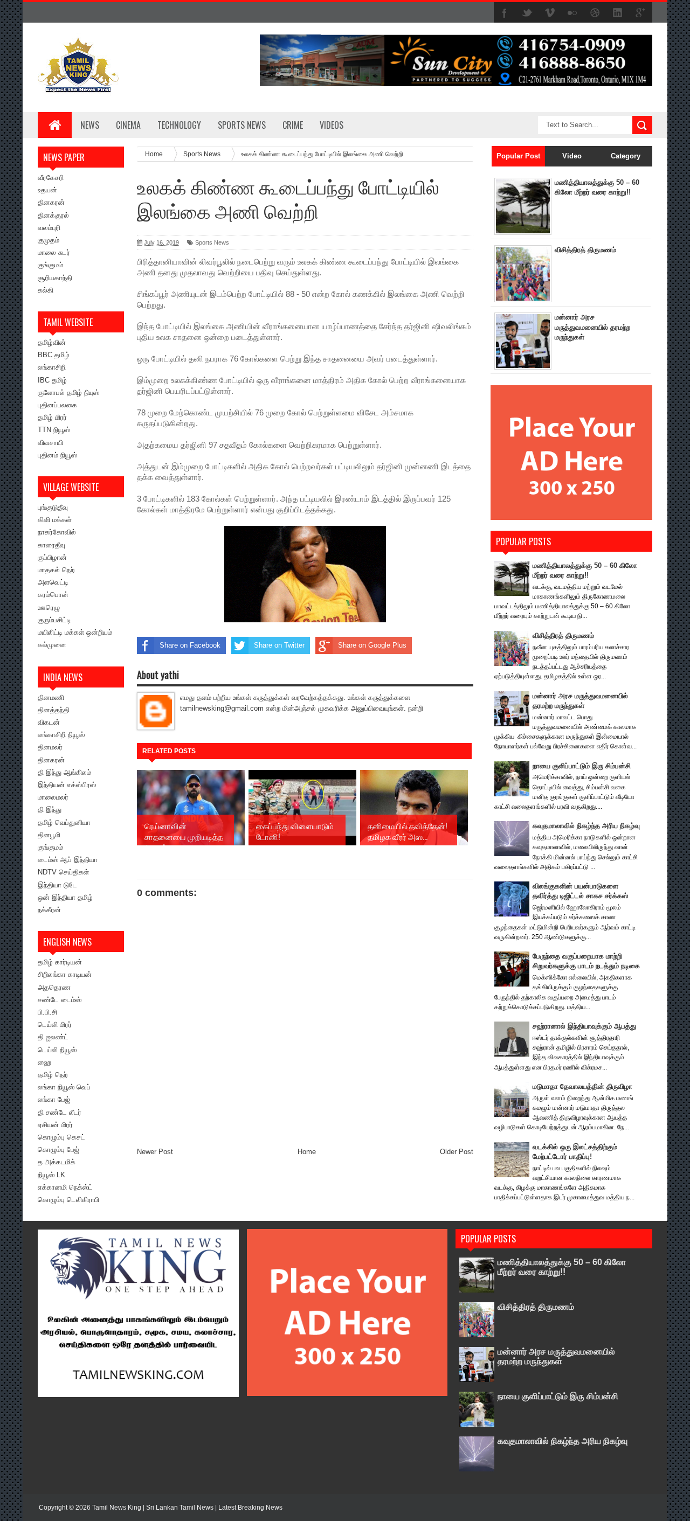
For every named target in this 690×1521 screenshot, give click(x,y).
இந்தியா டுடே (57, 885)
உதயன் (47, 190)
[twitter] (527, 13)
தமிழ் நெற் (52, 1075)
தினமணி (51, 697)
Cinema (128, 125)
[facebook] (504, 13)
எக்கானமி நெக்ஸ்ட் (65, 1187)
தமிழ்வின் (52, 342)
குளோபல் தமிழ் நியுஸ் (68, 392)
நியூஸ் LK (51, 1175)
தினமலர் (50, 747)
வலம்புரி (49, 228)
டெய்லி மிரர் (55, 1024)
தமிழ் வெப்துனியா (64, 822)
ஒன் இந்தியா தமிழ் (65, 897)
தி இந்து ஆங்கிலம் (64, 772)
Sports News (212, 242)
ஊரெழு (49, 607)
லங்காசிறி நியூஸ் (61, 735)
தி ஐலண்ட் (53, 1037)
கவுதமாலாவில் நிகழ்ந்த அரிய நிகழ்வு (586, 826)
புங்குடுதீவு (53, 507)
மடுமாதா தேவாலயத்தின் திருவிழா (582, 1086)
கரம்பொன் (53, 595)
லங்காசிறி (52, 367)
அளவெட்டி (53, 582)
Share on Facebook (190, 645)
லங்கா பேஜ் (54, 1099)
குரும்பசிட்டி (54, 620)
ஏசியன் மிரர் (55, 1125)
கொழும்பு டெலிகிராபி (68, 1200)
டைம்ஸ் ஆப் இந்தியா (68, 860)
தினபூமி (49, 835)
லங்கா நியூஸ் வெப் (64, 1087)
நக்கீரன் (49, 910)
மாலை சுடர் (54, 252)
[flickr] (572, 13)
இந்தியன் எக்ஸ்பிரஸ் (67, 785)
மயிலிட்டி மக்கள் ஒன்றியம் (75, 632)
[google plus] (640, 13)
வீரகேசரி (51, 177)
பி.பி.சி (47, 1012)
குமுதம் (48, 240)
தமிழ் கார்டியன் (60, 962)
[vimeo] (550, 13)
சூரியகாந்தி (55, 278)
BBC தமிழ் (54, 355)
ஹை (44, 1062)
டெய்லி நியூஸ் (57, 1050)
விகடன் (49, 722)
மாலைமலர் (53, 797)
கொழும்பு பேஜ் (58, 1149)
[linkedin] (618, 13)
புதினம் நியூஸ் (57, 455)
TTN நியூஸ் (54, 430)
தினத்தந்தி (54, 710)
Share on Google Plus (372, 645)
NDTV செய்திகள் (63, 872)
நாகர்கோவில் (57, 532)
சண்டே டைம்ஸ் (59, 1000)
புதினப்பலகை (57, 405)
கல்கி (45, 290)
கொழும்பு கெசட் (61, 1137)
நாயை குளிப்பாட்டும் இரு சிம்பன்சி (582, 766)
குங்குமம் (50, 265)
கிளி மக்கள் (55, 520)
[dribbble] (595, 13)
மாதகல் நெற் (56, 570)
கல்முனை (52, 645)
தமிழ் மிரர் (52, 417)
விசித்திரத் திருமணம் (585, 250)
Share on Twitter (279, 645)
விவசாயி (50, 443)
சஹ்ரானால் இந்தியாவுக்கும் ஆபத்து (584, 1026)
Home (307, 1152)
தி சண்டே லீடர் (59, 1112)
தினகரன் (51, 202)
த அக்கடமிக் (56, 1162)
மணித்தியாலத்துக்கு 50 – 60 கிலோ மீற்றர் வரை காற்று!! (562, 1267)
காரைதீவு (51, 545)
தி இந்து (49, 809)
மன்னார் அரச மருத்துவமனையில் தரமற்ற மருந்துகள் (592, 327)
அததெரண (54, 987)
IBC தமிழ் (52, 380)
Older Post (456, 1152)
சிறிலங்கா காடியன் (65, 974)
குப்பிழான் (52, 557)
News (89, 125)
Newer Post (155, 1152)
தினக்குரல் (53, 215)
